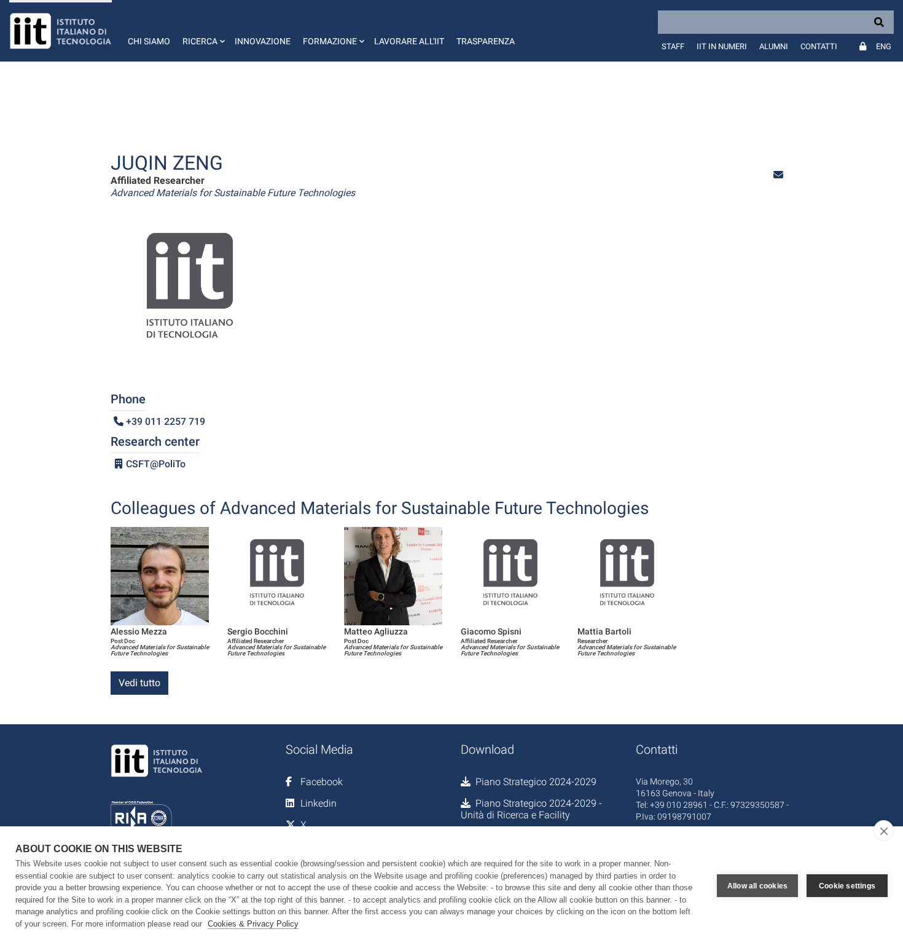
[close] (884, 830)
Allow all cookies (757, 886)
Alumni (773, 46)
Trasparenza (485, 41)
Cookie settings (847, 886)
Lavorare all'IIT (409, 41)
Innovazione (263, 41)
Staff (673, 46)
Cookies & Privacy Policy (253, 923)
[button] (202, 30)
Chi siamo (149, 41)
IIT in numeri (722, 46)
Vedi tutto (139, 683)
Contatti (818, 46)
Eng (883, 46)
